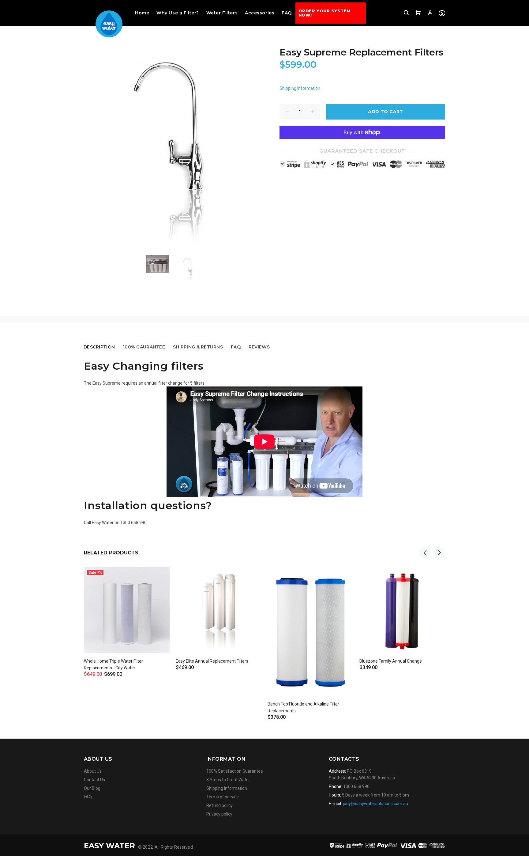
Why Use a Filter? (177, 13)
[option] (161, 264)
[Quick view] (159, 577)
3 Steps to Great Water (228, 779)
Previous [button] (425, 552)
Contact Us (94, 779)
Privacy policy (219, 814)
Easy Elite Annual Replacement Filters (212, 661)
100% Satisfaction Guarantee (234, 771)
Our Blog (92, 788)
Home (142, 13)
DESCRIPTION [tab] (99, 347)
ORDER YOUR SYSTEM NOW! (324, 12)
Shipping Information (300, 88)
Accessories (259, 13)
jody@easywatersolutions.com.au (375, 803)
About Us (93, 771)
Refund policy (219, 805)
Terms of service (222, 796)
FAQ (287, 13)
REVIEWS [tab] (259, 347)
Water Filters (222, 13)
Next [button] (439, 552)
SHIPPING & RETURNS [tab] (198, 347)
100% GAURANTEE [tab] (144, 347)
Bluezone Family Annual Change (390, 661)
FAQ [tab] (236, 347)
